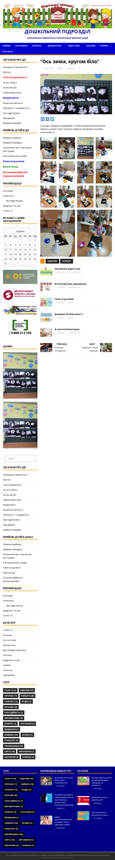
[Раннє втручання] (46, 305)
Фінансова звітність (13, 103)
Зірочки (10, 696)
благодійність (13, 712)
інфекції (28, 757)
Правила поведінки (12, 142)
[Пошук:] (20, 458)
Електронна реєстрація (15, 156)
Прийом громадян (12, 123)
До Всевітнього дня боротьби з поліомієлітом (64, 780)
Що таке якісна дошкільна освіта (100, 813)
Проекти (36, 45)
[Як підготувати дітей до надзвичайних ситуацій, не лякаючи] (83, 783)
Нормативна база (12, 92)
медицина (11, 729)
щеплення (11, 757)
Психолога (8, 195)
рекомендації (13, 746)
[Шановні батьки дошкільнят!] (83, 803)
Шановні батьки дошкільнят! (99, 798)
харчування (26, 751)
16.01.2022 (48, 68)
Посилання (21, 45)
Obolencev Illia (75, 272)
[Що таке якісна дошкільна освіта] (83, 818)
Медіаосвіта (11, 97)
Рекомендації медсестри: (55, 770)
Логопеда (8, 190)
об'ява (27, 735)
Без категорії (9, 640)
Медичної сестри (11, 205)
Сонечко (11, 701)
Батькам (90, 45)
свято (9, 751)
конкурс (10, 723)
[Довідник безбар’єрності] (46, 320)
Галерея (104, 45)
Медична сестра (11, 660)
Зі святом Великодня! (67, 329)
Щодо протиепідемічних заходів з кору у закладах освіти (63, 821)
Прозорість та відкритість (16, 108)
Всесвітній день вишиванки (71, 283)
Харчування (9, 118)
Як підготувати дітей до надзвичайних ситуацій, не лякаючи (101, 781)
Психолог (8, 670)
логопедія (27, 723)
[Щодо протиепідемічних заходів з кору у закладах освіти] (46, 823)
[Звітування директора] (46, 274)
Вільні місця (10, 166)
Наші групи (74, 45)
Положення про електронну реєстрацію (17, 149)
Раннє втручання (64, 299)
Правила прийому (12, 137)
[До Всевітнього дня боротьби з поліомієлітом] (46, 783)
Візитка (7, 72)
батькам (10, 707)
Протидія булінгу (11, 113)
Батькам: (82, 770)
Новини (6, 45)
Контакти (7, 51)
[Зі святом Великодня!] (46, 335)
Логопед (7, 655)
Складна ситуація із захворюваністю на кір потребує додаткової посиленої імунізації (64, 799)
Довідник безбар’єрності (69, 314)
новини (66, 261)
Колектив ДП (9, 87)
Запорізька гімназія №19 (15, 67)
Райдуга (27, 696)
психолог (11, 740)
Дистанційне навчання (14, 650)
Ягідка (26, 701)
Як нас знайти (10, 82)
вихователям (13, 718)
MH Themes (70, 857)
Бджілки (52, 261)
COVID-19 (8, 210)
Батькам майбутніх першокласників (15, 174)
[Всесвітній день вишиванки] (46, 289)
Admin (60, 68)
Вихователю (54, 45)
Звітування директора (67, 268)
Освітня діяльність (15, 77)
